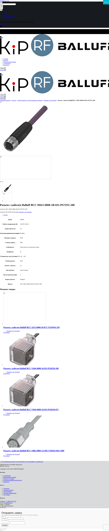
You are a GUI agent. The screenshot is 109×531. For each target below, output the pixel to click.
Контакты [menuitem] (6, 19)
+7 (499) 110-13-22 (11, 501)
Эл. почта (5, 520)
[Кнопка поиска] (1, 7)
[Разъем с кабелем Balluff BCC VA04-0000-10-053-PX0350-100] (24, 365)
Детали (5, 215)
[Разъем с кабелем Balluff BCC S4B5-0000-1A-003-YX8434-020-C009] (24, 447)
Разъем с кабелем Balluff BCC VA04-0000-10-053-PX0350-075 (31, 409)
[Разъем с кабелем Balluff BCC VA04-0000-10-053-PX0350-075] (24, 406)
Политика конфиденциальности (12, 480)
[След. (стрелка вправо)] (2, 530)
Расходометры (7, 491)
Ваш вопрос (6, 524)
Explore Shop (3, 25)
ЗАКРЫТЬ (106, 2)
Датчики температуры (9, 493)
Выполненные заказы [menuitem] (9, 16)
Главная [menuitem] (5, 13)
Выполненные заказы (9, 477)
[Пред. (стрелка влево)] (0, 530)
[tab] (56, 215)
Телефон (4, 518)
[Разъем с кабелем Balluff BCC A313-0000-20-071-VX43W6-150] (24, 323)
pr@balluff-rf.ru (8, 503)
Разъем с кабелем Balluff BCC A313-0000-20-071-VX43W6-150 (31, 327)
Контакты (6, 482)
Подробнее (6, 332)
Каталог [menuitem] (5, 14)
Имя (3, 516)
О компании (7, 475)
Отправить (5, 525)
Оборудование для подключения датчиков (30, 100)
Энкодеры (6, 488)
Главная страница (5, 100)
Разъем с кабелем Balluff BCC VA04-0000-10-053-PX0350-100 (31, 368)
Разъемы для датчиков (50, 100)
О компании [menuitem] (7, 17)
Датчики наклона (8, 490)
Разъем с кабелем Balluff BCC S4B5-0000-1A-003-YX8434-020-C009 (33, 451)
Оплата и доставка (8, 478)
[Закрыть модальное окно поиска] (1, 2)
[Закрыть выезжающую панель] (1, 10)
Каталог (14, 100)
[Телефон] (1, 27)
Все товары (6, 494)
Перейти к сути (4, 0)
